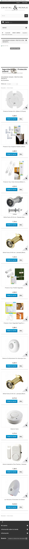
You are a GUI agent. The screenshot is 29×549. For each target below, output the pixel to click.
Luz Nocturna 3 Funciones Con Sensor (14, 499)
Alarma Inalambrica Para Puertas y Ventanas (14, 464)
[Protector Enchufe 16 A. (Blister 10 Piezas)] (14, 99)
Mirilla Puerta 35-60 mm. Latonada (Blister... (14, 252)
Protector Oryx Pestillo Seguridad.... (14, 287)
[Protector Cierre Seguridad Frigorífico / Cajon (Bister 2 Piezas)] (14, 311)
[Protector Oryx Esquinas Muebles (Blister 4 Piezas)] (14, 134)
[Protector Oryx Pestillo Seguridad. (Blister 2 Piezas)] (14, 276)
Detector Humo (15, 429)
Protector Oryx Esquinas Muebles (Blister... (14, 146)
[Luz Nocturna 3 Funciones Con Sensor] (14, 487)
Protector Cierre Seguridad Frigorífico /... (14, 323)
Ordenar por (3, 83)
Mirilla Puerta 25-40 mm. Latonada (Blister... (14, 393)
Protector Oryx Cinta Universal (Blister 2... (14, 182)
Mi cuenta (4, 525)
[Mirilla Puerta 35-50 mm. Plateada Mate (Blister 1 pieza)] (14, 205)
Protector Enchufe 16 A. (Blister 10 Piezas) (14, 111)
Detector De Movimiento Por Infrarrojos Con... (14, 358)
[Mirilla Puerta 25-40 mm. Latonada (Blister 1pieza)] (14, 381)
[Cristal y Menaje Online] (14, 8)
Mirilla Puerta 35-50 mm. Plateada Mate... (14, 217)
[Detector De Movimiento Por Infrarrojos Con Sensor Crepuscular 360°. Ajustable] (14, 346)
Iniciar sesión (24, 2)
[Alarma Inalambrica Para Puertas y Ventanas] (14, 452)
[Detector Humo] (14, 417)
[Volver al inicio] (2, 33)
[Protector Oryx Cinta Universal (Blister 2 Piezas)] (14, 170)
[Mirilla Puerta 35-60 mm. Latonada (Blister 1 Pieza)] (14, 240)
